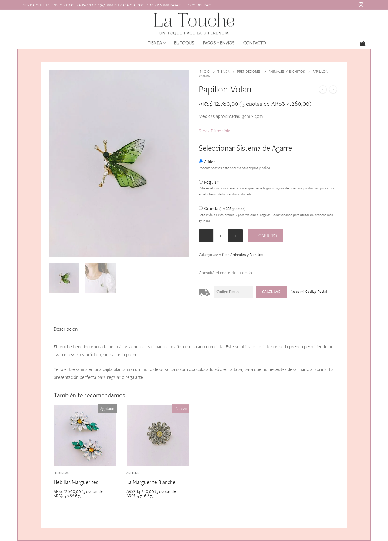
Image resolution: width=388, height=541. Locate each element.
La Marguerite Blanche (151, 482)
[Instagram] (361, 5)
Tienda (223, 71)
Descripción (66, 329)
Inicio (204, 71)
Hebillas (61, 472)
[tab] (66, 329)
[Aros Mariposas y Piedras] (333, 90)
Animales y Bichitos (287, 71)
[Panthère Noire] (322, 90)
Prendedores (249, 71)
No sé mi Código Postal (309, 291)
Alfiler (209, 162)
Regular (211, 182)
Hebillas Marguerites (76, 482)
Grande (224, 208)
